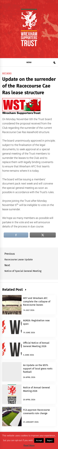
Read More (28, 445)
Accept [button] (39, 440)
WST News (6, 73)
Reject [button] (49, 440)
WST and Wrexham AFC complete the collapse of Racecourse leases (36, 301)
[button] (55, 62)
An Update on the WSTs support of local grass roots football (37, 368)
